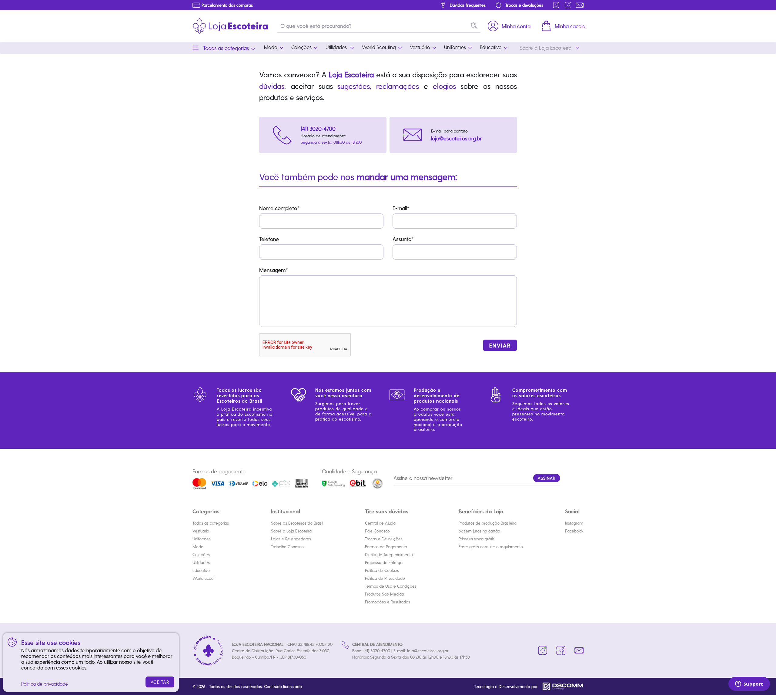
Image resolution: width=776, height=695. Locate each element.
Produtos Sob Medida (384, 593)
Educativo (201, 570)
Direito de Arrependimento (389, 554)
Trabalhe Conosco (287, 546)
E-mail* (401, 208)
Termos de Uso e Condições (390, 586)
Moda (197, 546)
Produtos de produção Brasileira (488, 522)
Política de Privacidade (385, 578)
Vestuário (200, 530)
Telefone (269, 239)
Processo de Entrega (384, 562)
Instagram (574, 522)
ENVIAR (500, 345)
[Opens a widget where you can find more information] (749, 684)
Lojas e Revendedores (291, 538)
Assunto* (403, 239)
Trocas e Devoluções (384, 538)
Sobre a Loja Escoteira (291, 530)
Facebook (574, 530)
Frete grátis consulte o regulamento (491, 546)
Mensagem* (273, 270)
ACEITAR (160, 682)
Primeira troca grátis (476, 538)
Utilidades (201, 562)
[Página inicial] (230, 26)
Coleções (201, 554)
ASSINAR (547, 478)
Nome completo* (279, 208)
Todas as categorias (210, 522)
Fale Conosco (377, 530)
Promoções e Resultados (387, 601)
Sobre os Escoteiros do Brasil (297, 522)
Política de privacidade (44, 684)
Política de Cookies (382, 570)
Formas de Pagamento (386, 546)
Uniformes (201, 538)
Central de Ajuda (380, 522)
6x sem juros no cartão (479, 530)
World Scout (203, 578)
